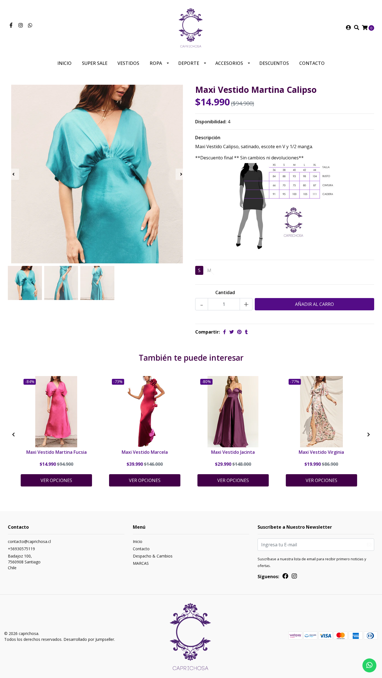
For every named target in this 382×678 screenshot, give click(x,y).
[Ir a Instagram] (21, 25)
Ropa (156, 63)
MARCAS (141, 563)
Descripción (207, 137)
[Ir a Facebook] (11, 25)
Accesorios (229, 63)
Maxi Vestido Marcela (145, 452)
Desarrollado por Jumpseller (88, 639)
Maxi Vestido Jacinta (233, 452)
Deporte (188, 63)
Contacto (312, 63)
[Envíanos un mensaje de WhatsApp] (369, 665)
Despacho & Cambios (153, 556)
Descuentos (274, 63)
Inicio (64, 63)
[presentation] (13, 174)
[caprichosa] (191, 27)
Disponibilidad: (211, 122)
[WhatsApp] (30, 25)
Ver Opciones (56, 480)
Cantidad (225, 292)
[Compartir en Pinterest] (239, 332)
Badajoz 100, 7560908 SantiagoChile (24, 561)
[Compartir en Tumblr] (246, 332)
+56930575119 (21, 548)
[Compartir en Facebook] (224, 332)
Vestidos (128, 63)
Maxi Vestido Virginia (321, 452)
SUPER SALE (94, 63)
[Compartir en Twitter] (231, 332)
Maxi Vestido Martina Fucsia (56, 452)
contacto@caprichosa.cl (29, 541)
